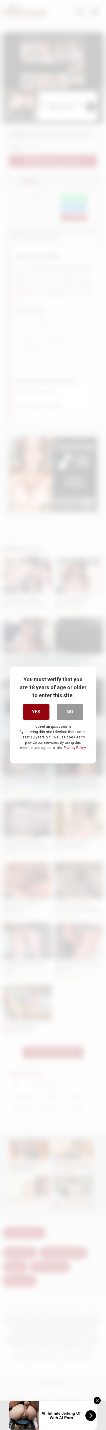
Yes (36, 712)
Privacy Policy (75, 748)
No (70, 712)
